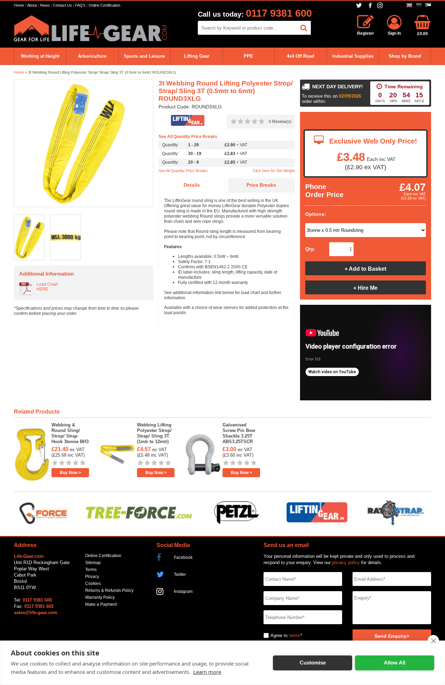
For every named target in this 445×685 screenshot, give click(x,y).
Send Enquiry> (391, 636)
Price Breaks (261, 185)
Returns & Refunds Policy (109, 590)
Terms (91, 569)
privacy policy (346, 562)
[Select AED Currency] (428, 5)
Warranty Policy (100, 597)
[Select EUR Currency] (419, 5)
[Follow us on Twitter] (359, 5)
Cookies (93, 583)
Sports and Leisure (144, 56)
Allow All (394, 663)
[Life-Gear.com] (90, 39)
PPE (248, 56)
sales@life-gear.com (35, 612)
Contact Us (62, 5)
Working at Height (40, 56)
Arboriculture (92, 56)
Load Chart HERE (47, 287)
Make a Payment (101, 604)
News (45, 5)
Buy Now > (70, 472)
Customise (313, 663)
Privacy (92, 576)
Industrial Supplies (352, 56)
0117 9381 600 (279, 13)
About (32, 5)
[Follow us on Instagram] (381, 5)
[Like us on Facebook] (370, 6)
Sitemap (93, 562)
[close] (433, 641)
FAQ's (80, 5)
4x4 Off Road (300, 56)
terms (294, 635)
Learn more (207, 671)
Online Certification (104, 5)
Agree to (279, 635)
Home (19, 5)
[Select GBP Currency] (409, 5)
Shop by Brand (405, 56)
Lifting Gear (196, 56)
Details (192, 185)
